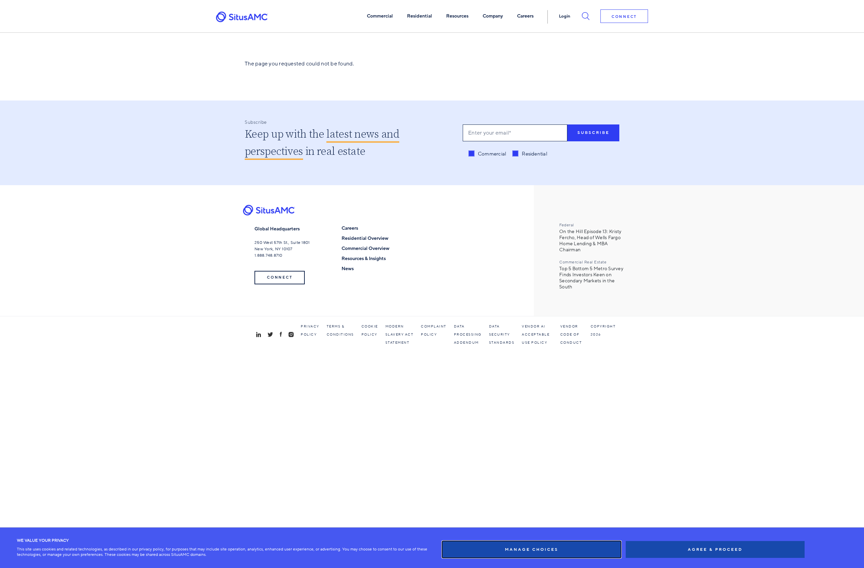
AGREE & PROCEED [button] (715, 549)
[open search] (586, 16)
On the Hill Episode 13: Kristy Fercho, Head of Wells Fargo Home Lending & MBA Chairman (590, 241)
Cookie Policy (369, 330)
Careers (350, 228)
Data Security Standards (502, 334)
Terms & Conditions (340, 330)
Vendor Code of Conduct (571, 334)
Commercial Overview (365, 248)
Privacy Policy (310, 330)
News (348, 268)
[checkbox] (507, 154)
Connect (624, 16)
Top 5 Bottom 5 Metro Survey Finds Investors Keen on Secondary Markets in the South (591, 278)
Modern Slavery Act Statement (399, 334)
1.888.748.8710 (268, 255)
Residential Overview (365, 238)
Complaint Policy (434, 330)
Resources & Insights (364, 258)
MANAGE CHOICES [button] (531, 549)
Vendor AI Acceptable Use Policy (535, 334)
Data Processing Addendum (468, 334)
